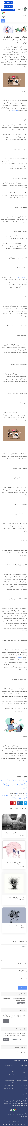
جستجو (6, 1021)
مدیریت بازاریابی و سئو (9, 1081)
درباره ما (12, 1077)
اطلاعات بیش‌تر (21, 1003)
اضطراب (20, 657)
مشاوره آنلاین (14, 110)
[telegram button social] (6, 1124)
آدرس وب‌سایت (23, 978)
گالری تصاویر (24, 1085)
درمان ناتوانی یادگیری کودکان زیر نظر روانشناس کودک (14, 781)
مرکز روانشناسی (21, 277)
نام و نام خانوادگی (22, 963)
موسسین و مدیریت (22, 1080)
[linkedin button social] (15, 1124)
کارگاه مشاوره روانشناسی (11, 1073)
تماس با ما (24, 1089)
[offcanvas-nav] (3, 20)
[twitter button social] (9, 1124)
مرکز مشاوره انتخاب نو (22, 15)
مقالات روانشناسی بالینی (15, 796)
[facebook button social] (3, 1124)
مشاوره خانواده (23, 1065)
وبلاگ (23, 796)
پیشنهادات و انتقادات (9, 1089)
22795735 (9, 6)
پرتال (10, 1122)
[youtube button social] (18, 1124)
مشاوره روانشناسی (9, 1065)
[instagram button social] (12, 1124)
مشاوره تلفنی (8, 10)
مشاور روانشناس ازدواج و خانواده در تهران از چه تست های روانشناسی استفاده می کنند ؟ (14, 785)
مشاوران (25, 1072)
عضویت (6, 1039)
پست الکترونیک (23, 971)
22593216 (9, 2)
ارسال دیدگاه (22, 988)
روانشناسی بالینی (23, 1069)
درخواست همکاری (9, 1085)
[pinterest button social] (21, 1124)
